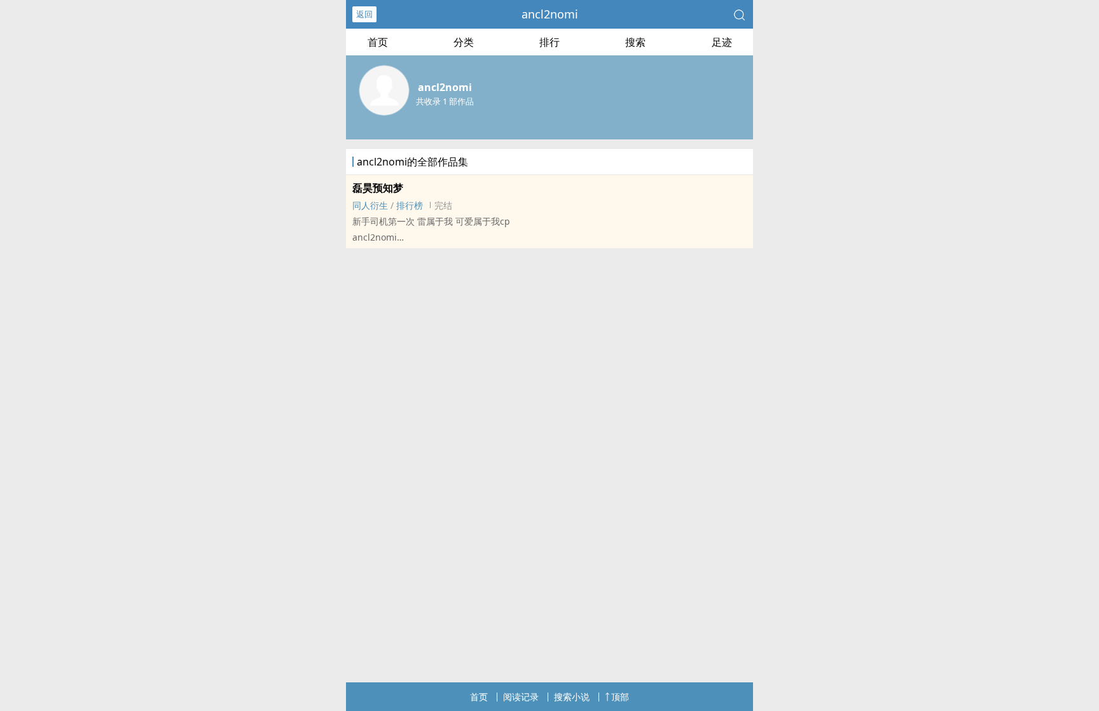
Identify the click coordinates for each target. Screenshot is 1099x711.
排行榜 (409, 205)
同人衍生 (370, 205)
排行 (549, 42)
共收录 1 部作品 (445, 101)
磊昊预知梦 (377, 188)
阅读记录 (521, 697)
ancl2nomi (550, 14)
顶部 (620, 697)
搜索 (635, 42)
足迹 (722, 42)
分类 (463, 42)
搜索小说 (572, 697)
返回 (364, 14)
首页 (378, 42)
